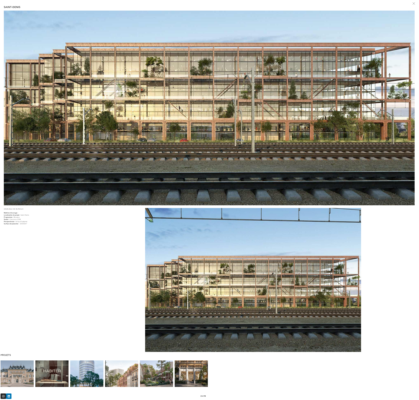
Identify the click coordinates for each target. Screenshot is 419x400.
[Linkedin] (8, 396)
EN (202, 396)
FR (204, 396)
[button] (3, 373)
